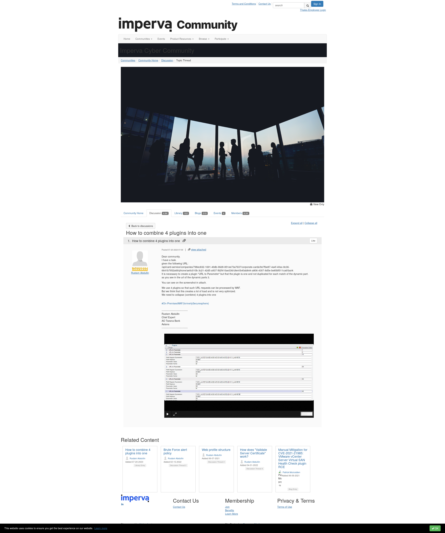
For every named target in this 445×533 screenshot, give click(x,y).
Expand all (296, 223)
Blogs (201, 213)
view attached (198, 249)
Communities (128, 60)
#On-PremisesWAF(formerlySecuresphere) (185, 303)
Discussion (167, 60)
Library (181, 213)
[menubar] (252, 3)
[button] (144, 38)
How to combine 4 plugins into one (137, 451)
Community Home (148, 60)
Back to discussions (142, 226)
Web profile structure (216, 449)
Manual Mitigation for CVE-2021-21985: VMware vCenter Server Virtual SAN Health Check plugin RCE (292, 458)
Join (227, 507)
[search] (307, 5)
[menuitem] (244, 3)
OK (436, 528)
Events (219, 213)
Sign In (317, 4)
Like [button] (313, 240)
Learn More (231, 513)
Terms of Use (284, 507)
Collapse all (311, 223)
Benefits (229, 510)
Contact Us (264, 3)
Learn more (100, 528)
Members (239, 213)
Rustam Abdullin (140, 272)
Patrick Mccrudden (291, 472)
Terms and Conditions (244, 3)
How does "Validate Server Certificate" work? (253, 453)
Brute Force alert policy (175, 451)
